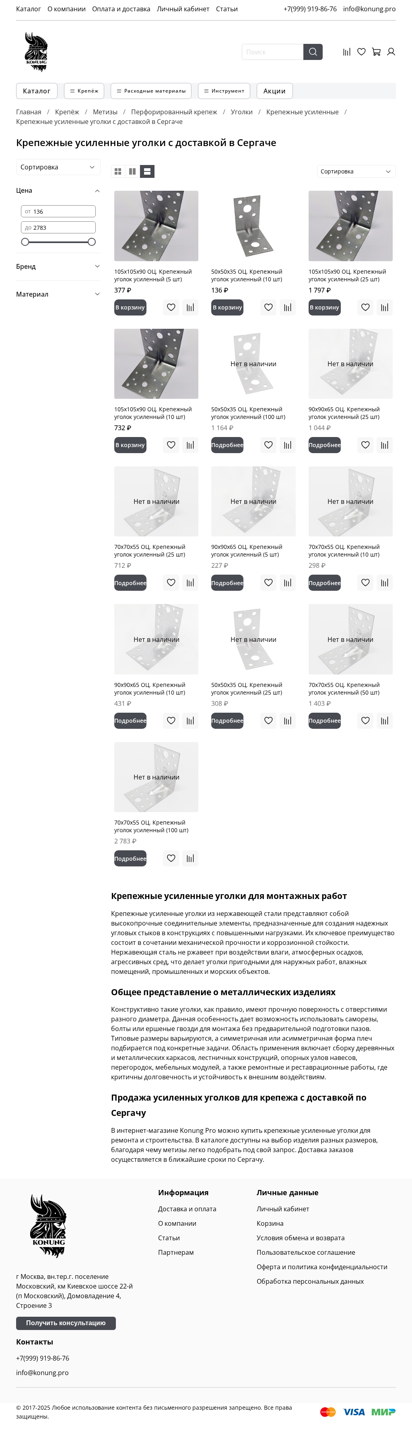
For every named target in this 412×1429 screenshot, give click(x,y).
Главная (28, 111)
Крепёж (67, 111)
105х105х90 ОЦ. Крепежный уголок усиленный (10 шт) (153, 413)
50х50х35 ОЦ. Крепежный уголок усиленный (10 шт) (246, 275)
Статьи (227, 8)
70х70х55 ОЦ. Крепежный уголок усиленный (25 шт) (149, 550)
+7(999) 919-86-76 (310, 8)
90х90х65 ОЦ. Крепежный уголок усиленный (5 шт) (246, 550)
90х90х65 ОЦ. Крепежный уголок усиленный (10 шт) (149, 688)
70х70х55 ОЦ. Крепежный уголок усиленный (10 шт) (344, 550)
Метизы (105, 111)
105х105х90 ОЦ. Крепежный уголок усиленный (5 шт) (153, 275)
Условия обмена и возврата (301, 1237)
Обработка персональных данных (310, 1281)
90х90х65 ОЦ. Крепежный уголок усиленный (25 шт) (344, 413)
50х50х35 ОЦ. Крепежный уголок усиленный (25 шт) (246, 688)
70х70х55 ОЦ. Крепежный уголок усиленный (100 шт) (151, 826)
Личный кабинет (183, 8)
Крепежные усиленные (302, 111)
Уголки (242, 111)
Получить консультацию (66, 1323)
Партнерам (176, 1252)
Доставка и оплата (187, 1208)
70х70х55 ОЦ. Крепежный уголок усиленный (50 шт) (344, 688)
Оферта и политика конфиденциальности (322, 1266)
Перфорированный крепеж (174, 111)
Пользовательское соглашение (306, 1252)
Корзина (270, 1223)
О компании (66, 8)
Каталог (28, 8)
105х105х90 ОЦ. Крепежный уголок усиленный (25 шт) (347, 275)
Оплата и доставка (121, 8)
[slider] (25, 242)
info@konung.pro (369, 8)
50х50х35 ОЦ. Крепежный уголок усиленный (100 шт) (248, 413)
